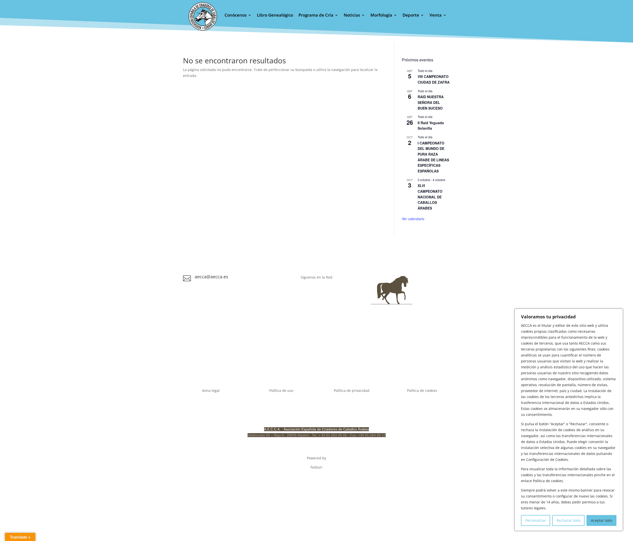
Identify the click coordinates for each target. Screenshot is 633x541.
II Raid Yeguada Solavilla (431, 125)
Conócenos (236, 15)
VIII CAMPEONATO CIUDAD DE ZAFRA (434, 79)
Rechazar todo (568, 520)
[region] (568, 419)
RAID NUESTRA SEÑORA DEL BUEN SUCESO (431, 102)
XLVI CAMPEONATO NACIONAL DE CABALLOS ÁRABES (430, 197)
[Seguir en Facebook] (307, 291)
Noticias (352, 15)
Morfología (381, 15)
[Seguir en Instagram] (316, 291)
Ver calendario (413, 218)
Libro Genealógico (275, 15)
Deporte (411, 15)
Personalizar (535, 520)
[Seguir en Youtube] (326, 291)
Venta (436, 15)
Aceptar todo (601, 520)
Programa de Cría (315, 15)
